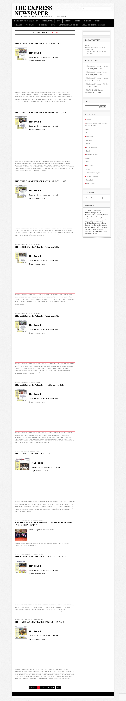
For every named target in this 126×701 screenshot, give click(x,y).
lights (27, 299)
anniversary (52, 363)
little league (34, 439)
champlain (37, 161)
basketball (67, 604)
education (37, 366)
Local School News (92, 154)
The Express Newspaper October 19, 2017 (40, 43)
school (70, 508)
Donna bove (66, 92)
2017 (39, 91)
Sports (77, 21)
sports (39, 168)
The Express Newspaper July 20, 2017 (37, 315)
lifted (50, 232)
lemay (37, 96)
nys (43, 98)
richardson (68, 676)
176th (39, 294)
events (17, 94)
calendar (67, 160)
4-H (42, 669)
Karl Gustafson (20, 96)
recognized (61, 370)
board (61, 294)
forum (27, 607)
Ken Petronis (30, 96)
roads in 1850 (26, 678)
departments (48, 543)
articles (54, 160)
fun (16, 232)
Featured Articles (32, 543)
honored (50, 298)
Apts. (55, 604)
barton (47, 91)
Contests (87, 21)
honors (28, 674)
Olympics (29, 301)
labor (17, 299)
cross (37, 296)
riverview (62, 609)
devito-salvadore (29, 503)
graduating (65, 435)
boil (64, 229)
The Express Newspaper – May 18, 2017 (38, 453)
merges (55, 299)
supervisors (46, 509)
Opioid (51, 609)
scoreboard (48, 440)
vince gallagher (45, 101)
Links (53, 25)
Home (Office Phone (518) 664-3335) (26, 21)
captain (31, 296)
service (55, 440)
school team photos (21, 509)
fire (29, 504)
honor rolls (32, 368)
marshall (36, 506)
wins (28, 511)
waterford (55, 101)
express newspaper (26, 94)
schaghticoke (32, 99)
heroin (40, 607)
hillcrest (47, 607)
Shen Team (52, 678)
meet (59, 96)
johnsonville (67, 94)
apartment (58, 669)
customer (18, 434)
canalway (18, 161)
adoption (47, 160)
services (44, 234)
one (72, 506)
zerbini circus (19, 304)
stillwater (53, 99)
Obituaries (18, 25)
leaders (58, 607)
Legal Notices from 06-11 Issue (93, 25)
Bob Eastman (68, 294)
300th (39, 501)
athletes (18, 671)
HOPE (60, 94)
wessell (62, 101)
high (61, 504)
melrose (17, 98)
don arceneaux (62, 503)
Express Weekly (38, 41)
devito (55, 365)
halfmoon (44, 94)
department (18, 503)
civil (45, 671)
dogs (59, 92)
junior (71, 298)
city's (65, 501)
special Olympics (43, 99)
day (25, 230)
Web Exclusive (90, 183)
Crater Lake (19, 230)
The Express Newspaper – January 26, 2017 (40, 556)
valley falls (35, 101)
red (47, 301)
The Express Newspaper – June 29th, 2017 (39, 384)
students (54, 168)
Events (97, 21)
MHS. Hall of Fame (27, 98)
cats (41, 671)
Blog (87, 129)
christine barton (64, 91)
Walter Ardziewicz (25, 170)
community (57, 161)
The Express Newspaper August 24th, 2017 (40, 181)
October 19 (55, 98)
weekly (46, 442)
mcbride (43, 96)
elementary (19, 435)
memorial (67, 232)
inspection (18, 545)
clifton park (26, 92)
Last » (58, 687)
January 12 (50, 674)
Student (17, 680)
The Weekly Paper (26, 91)
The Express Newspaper (33, 10)
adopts (54, 229)
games (34, 504)
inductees (60, 437)
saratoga (24, 99)
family (45, 435)
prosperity (45, 508)
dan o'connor (35, 92)
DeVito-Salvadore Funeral (48, 92)
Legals (88, 151)
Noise (16, 301)
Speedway (57, 372)
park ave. (18, 508)
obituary (48, 98)
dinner (55, 543)
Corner (70, 432)
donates (50, 434)
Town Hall (89, 180)
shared (50, 234)
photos (66, 98)
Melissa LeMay (66, 96)
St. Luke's (62, 234)
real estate (59, 166)
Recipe (31, 440)
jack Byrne (33, 165)
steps (27, 303)
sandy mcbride (69, 166)
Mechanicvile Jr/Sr (21, 370)
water (26, 235)
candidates (54, 91)
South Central (48, 372)
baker (50, 432)
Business (89, 133)
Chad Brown (39, 365)
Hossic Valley (42, 368)
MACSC (32, 299)
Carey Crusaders (27, 161)
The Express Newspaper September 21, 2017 (41, 112)
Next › (53, 687)
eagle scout (66, 434)
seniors (33, 168)
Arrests (67, 21)
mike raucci (44, 166)
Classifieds (42, 25)
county (69, 229)
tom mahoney (25, 101)
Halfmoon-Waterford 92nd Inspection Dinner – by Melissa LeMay (45, 523)
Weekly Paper (47, 21)
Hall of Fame (27, 437)
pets (61, 98)
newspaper (37, 98)
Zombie (32, 373)
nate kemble (62, 299)
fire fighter (56, 435)
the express (42, 303)
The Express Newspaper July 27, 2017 (37, 246)
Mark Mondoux (19, 609)
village (49, 303)
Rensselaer (60, 676)
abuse (40, 604)
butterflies (24, 296)
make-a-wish (28, 506)
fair (63, 230)
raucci (17, 440)
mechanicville (51, 96)
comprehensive (44, 606)
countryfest (19, 673)
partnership (26, 508)
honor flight (36, 437)
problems (38, 508)
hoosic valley (52, 94)
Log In (87, 45)
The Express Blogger (92, 173)
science (27, 168)
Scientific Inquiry (37, 372)
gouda (39, 504)
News (58, 21)
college (71, 501)
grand (44, 504)
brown (17, 296)
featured (36, 94)
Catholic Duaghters (28, 365)
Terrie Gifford (63, 99)
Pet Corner (30, 25)
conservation (70, 671)
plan (55, 609)
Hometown (42, 298)
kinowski (67, 674)
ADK (42, 91)
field (49, 435)
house (49, 368)
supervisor (24, 680)
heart (57, 504)
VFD (45, 611)
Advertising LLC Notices (68, 25)
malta (60, 368)
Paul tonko (49, 370)
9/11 (39, 160)
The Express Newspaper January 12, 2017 (39, 622)
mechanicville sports (22, 166)
